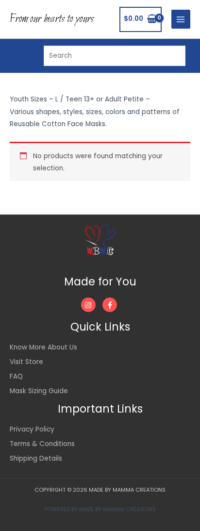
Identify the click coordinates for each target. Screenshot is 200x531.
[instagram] (91, 305)
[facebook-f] (110, 305)
